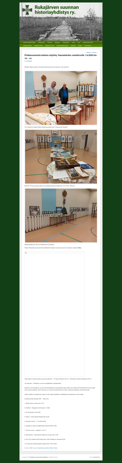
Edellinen (88, 52)
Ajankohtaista (41, 448)
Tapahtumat (41, 42)
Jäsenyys (57, 42)
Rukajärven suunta (49, 45)
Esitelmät (73, 45)
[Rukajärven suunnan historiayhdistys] (61, 40)
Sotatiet (80, 45)
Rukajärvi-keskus (27, 45)
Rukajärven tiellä (38, 45)
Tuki (79, 42)
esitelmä (47, 448)
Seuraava (95, 52)
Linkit (73, 42)
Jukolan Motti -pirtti (88, 42)
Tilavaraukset (88, 45)
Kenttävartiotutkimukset (62, 45)
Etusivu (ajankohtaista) (29, 42)
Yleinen (55, 448)
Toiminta (49, 42)
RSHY (30, 61)
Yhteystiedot (66, 42)
